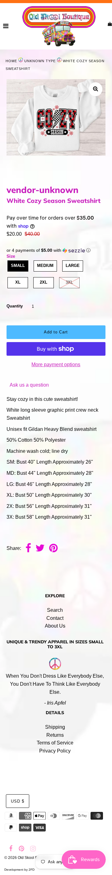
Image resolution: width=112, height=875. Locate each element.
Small (18, 265)
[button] (56, 250)
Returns (55, 735)
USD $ (17, 801)
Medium (45, 265)
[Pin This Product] (53, 548)
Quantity (15, 306)
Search (55, 610)
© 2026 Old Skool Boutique (27, 858)
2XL (43, 282)
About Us (55, 625)
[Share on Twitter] (40, 548)
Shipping (55, 727)
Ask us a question (29, 385)
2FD (32, 869)
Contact (54, 618)
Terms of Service (55, 742)
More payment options (55, 364)
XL (18, 282)
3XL (69, 282)
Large (73, 265)
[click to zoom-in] (95, 89)
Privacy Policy (55, 750)
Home (11, 61)
